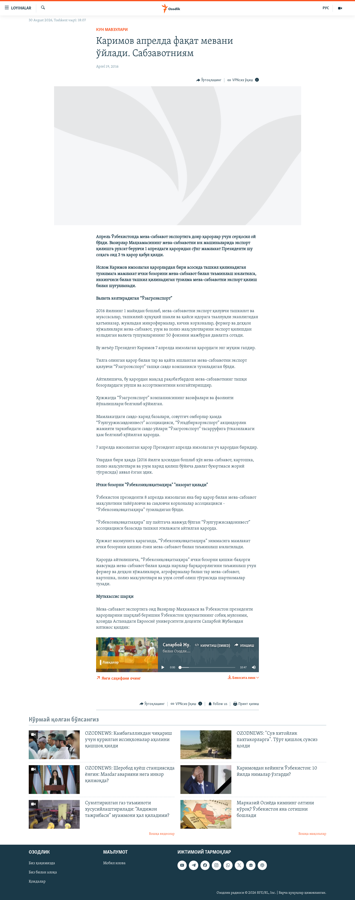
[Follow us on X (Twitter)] (239, 865)
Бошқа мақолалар (312, 834)
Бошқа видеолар (162, 834)
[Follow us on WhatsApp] (228, 865)
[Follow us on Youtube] (182, 865)
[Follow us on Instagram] (216, 865)
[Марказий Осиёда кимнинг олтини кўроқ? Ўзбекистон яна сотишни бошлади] (205, 814)
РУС (326, 8)
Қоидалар (37, 882)
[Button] (209, 80)
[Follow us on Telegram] (193, 865)
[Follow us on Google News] (250, 865)
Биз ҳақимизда (42, 863)
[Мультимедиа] (340, 8)
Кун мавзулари (112, 30)
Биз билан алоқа (43, 873)
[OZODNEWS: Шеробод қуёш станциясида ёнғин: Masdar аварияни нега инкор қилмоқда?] (54, 779)
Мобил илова (114, 863)
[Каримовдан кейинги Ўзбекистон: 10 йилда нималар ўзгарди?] (205, 779)
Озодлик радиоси (189, 651)
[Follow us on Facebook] (205, 865)
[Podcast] (262, 865)
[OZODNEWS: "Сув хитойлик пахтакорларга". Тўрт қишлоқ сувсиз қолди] (205, 744)
